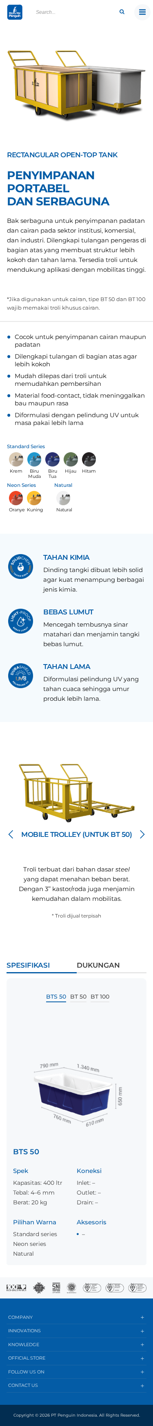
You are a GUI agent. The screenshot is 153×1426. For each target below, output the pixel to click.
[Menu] (142, 12)
